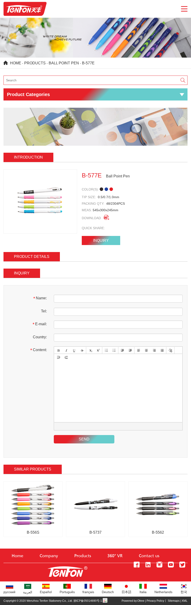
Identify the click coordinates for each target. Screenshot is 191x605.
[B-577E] (40, 201)
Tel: (44, 311)
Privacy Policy (155, 600)
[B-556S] (33, 484)
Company (49, 556)
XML (185, 600)
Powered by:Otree (133, 600)
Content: (38, 350)
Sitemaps (174, 600)
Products (35, 63)
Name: (40, 298)
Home (15, 63)
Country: (40, 337)
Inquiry (101, 240)
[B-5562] (157, 484)
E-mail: (40, 324)
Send (84, 439)
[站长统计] (105, 601)
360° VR (115, 556)
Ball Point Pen (64, 63)
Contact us (149, 556)
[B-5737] (95, 484)
